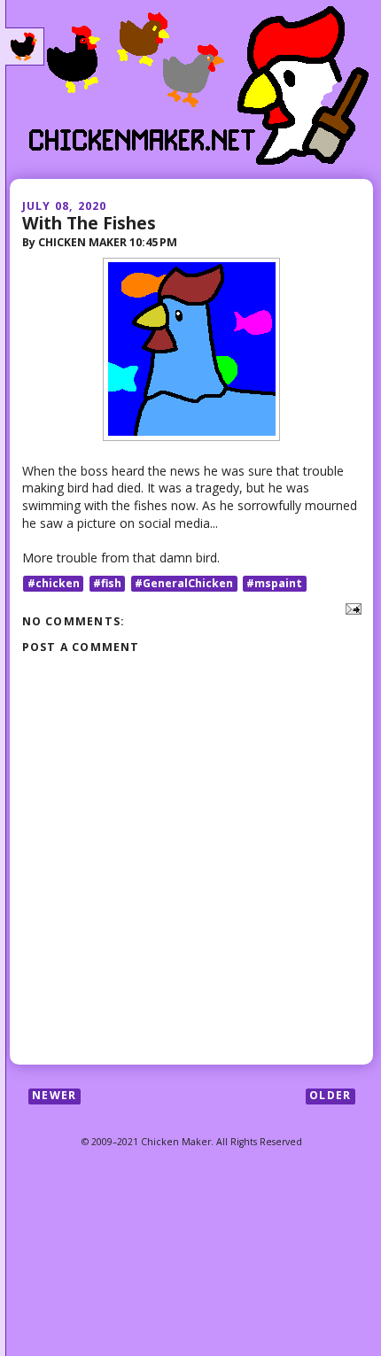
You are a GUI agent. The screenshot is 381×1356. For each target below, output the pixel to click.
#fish (107, 583)
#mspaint (274, 583)
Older (330, 1096)
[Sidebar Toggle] (24, 46)
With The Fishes (89, 223)
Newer (54, 1096)
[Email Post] (350, 608)
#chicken (53, 583)
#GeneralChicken (184, 583)
